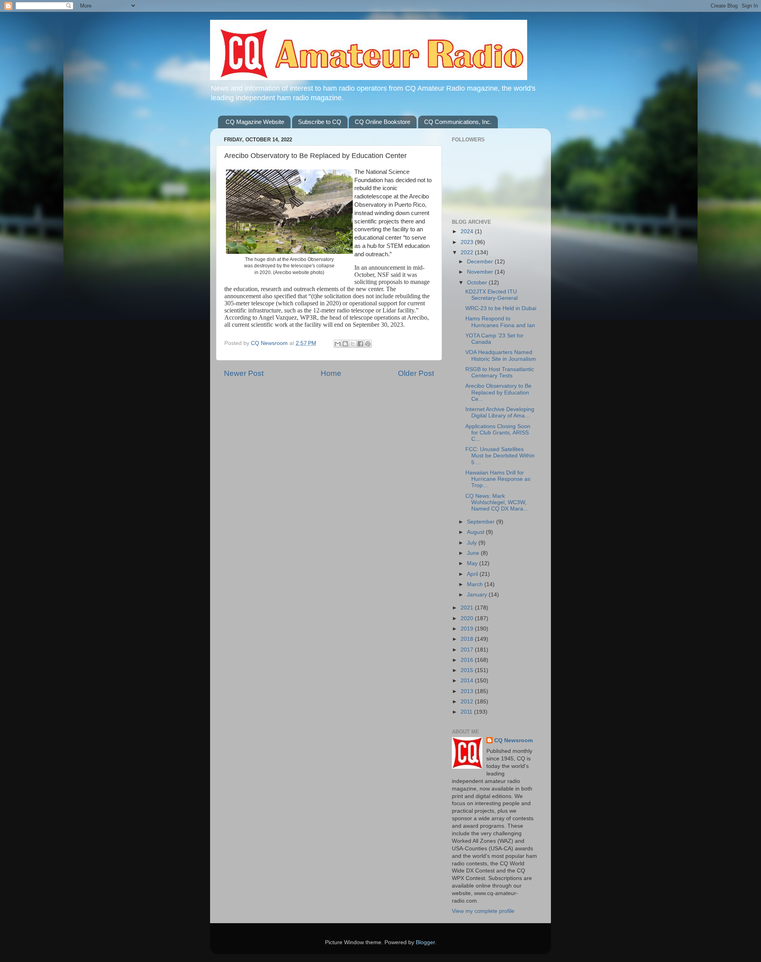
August (476, 532)
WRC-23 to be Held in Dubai (500, 308)
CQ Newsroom (513, 740)
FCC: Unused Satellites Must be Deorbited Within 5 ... (500, 455)
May (473, 563)
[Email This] (338, 344)
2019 (468, 629)
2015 (468, 670)
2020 (468, 618)
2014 (468, 681)
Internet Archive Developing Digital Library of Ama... (499, 412)
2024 (468, 231)
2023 (468, 242)
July (472, 543)
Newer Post (244, 373)
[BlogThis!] (345, 344)
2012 (468, 702)
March (475, 584)
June (474, 553)
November (481, 272)
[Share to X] (353, 344)
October (478, 283)
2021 (468, 608)
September (481, 522)
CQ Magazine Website (255, 121)
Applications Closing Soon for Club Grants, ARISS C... (497, 432)
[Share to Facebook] (360, 344)
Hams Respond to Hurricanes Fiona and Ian (500, 322)
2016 (468, 660)
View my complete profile (483, 911)
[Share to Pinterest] (368, 344)
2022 (468, 252)
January (478, 595)
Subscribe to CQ (319, 121)
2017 (468, 650)
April (473, 574)
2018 (468, 639)
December (481, 262)
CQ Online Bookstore (382, 121)
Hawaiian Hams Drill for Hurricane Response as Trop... (497, 479)
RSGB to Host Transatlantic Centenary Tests (499, 372)
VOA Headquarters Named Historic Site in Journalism (500, 355)
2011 (467, 712)
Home (331, 373)
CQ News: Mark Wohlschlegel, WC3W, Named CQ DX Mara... (496, 502)
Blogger (425, 942)
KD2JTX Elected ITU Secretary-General (491, 295)
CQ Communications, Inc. (457, 121)
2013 (468, 691)
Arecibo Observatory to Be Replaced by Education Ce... (498, 392)
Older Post (416, 373)
